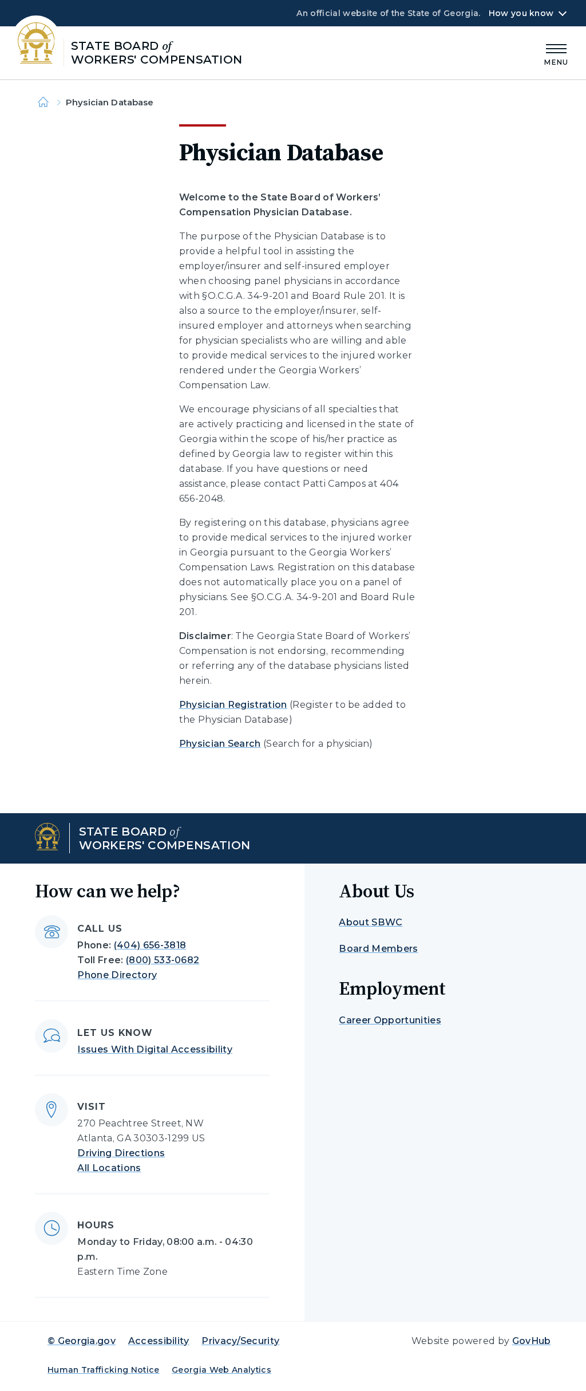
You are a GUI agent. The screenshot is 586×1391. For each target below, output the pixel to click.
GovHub (531, 1340)
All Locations (109, 1168)
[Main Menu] (556, 53)
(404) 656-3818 (150, 945)
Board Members (378, 948)
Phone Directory (117, 975)
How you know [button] (521, 13)
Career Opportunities (390, 1020)
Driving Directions (121, 1153)
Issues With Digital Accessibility (154, 1049)
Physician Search (220, 743)
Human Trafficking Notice (103, 1370)
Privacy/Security (240, 1340)
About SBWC (370, 922)
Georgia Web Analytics (221, 1370)
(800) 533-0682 (162, 960)
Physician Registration (233, 704)
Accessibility (158, 1340)
